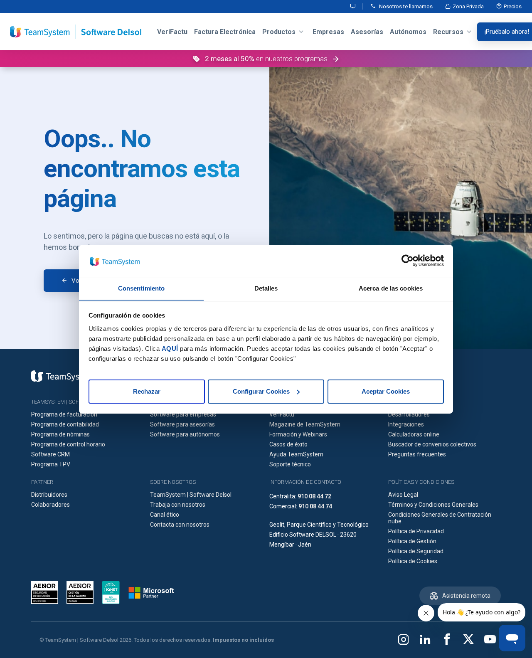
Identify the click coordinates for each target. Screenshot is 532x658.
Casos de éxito (288, 444)
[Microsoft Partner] (151, 593)
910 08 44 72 (314, 496)
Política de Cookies (412, 561)
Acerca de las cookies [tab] (391, 287)
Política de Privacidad (416, 531)
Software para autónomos (185, 434)
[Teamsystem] (62, 376)
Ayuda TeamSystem (296, 454)
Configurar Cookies (261, 391)
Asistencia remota (466, 595)
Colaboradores (50, 504)
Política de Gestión (412, 541)
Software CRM (50, 454)
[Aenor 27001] (46, 592)
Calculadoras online (413, 434)
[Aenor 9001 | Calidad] (80, 592)
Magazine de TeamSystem (304, 424)
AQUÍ (170, 348)
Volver (80, 280)
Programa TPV (50, 464)
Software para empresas (183, 414)
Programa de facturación (64, 414)
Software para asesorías (182, 424)
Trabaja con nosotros (177, 504)
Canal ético (164, 514)
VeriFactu (281, 414)
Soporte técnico (290, 464)
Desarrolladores (409, 414)
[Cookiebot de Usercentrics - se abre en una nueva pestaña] (407, 260)
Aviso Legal (403, 494)
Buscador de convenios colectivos (432, 444)
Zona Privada (468, 6)
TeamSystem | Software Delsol (191, 494)
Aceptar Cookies (386, 391)
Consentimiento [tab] (141, 287)
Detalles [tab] (266, 287)
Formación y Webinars (298, 434)
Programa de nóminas (60, 434)
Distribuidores (49, 494)
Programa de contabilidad (65, 424)
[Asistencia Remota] (353, 6)
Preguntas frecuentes (417, 454)
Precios (513, 6)
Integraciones (406, 424)
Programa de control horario (68, 444)
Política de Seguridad (415, 551)
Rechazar (146, 391)
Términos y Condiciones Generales (433, 504)
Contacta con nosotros (179, 524)
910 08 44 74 (315, 506)
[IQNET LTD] (111, 592)
